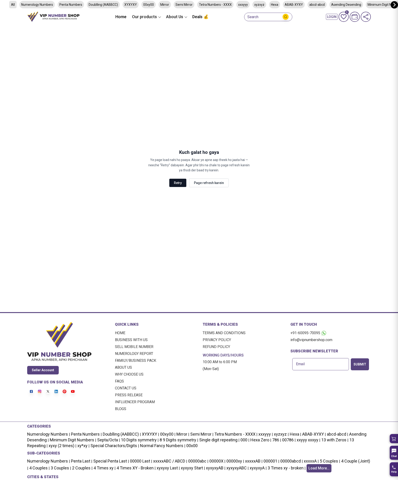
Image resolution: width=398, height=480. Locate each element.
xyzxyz (259, 4)
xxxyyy (243, 4)
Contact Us (125, 388)
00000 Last (140, 461)
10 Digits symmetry (139, 439)
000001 (270, 461)
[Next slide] (394, 5)
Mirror (164, 4)
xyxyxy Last (167, 468)
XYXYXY (130, 4)
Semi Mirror (184, 4)
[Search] (286, 17)
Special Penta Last (110, 461)
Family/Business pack (135, 360)
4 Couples (38, 468)
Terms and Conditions (224, 333)
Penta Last (80, 461)
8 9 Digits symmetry (178, 439)
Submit (360, 364)
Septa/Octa (107, 439)
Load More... (319, 468)
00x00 (192, 445)
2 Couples (81, 468)
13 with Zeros (333, 439)
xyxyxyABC (236, 468)
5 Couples (329, 461)
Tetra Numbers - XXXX (215, 4)
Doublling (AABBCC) (103, 4)
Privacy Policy (217, 340)
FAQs (119, 381)
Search (252, 17)
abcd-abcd (317, 4)
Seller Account (43, 370)
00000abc (197, 461)
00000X (216, 461)
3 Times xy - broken (286, 468)
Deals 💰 (200, 16)
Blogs (120, 409)
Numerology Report (134, 353)
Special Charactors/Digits (114, 445)
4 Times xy (104, 468)
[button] (394, 438)
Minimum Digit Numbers (72, 439)
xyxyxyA (257, 468)
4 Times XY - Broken (135, 468)
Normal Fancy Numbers (161, 445)
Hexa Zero (259, 439)
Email (300, 364)
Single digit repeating (218, 439)
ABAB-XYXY (294, 4)
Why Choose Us (129, 374)
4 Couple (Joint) (355, 461)
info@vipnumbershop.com (311, 340)
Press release (129, 395)
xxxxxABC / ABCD (169, 461)
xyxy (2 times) (61, 445)
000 (243, 439)
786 (275, 439)
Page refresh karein (209, 183)
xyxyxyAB (214, 468)
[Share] (366, 16)
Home (120, 16)
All (13, 4)
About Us (123, 367)
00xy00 (148, 4)
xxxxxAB (252, 461)
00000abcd (290, 461)
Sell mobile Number (134, 347)
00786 (288, 439)
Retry (178, 183)
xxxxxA (310, 461)
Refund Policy (216, 347)
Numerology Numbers (37, 4)
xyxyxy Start (192, 468)
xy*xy (82, 445)
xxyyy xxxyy (307, 439)
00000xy (234, 461)
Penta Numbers (70, 4)
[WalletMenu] (355, 17)
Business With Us (131, 340)
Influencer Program (135, 402)
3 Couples (60, 468)
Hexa (274, 4)
